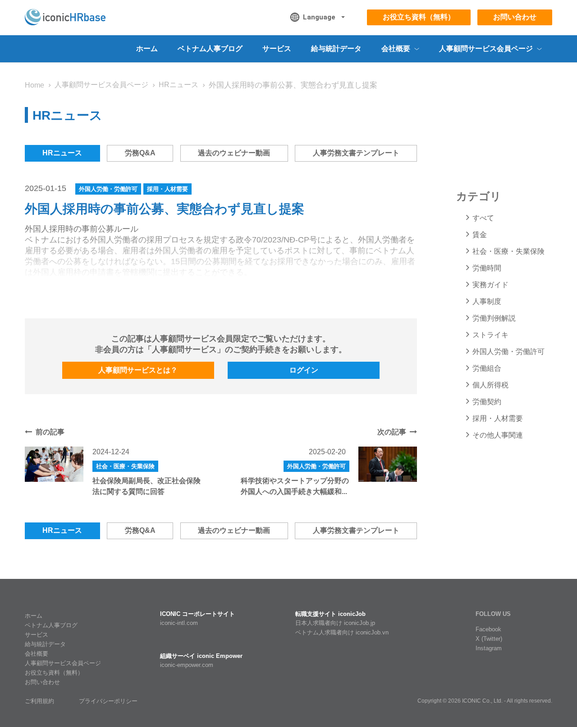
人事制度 (486, 301)
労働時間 (486, 268)
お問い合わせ (514, 17)
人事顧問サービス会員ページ (101, 85)
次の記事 (391, 432)
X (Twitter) (489, 638)
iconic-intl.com (179, 623)
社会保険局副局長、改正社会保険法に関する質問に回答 (146, 486)
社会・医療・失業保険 (125, 466)
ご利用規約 (39, 701)
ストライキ (490, 335)
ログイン (303, 370)
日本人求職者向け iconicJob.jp (335, 623)
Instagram (489, 648)
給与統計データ (336, 48)
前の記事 (50, 432)
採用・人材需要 (167, 189)
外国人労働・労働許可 (108, 189)
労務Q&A (140, 153)
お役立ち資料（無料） (419, 17)
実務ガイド (490, 285)
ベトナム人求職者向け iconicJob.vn (342, 632)
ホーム (147, 48)
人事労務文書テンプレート (356, 153)
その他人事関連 (497, 435)
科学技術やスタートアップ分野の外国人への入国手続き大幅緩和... (295, 486)
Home (34, 85)
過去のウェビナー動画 (234, 153)
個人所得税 (490, 385)
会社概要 (36, 653)
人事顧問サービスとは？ (138, 370)
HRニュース (178, 85)
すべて (483, 218)
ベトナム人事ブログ (210, 48)
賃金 (479, 234)
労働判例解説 (494, 318)
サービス (276, 48)
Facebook (488, 629)
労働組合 (486, 368)
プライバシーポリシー (108, 701)
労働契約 (486, 401)
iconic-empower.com (186, 665)
